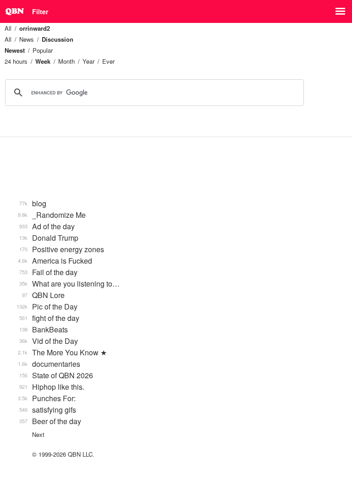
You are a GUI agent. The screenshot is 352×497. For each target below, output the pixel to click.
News (26, 39)
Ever (108, 61)
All (8, 28)
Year (88, 61)
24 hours (16, 61)
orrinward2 (34, 28)
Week (42, 61)
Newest (15, 50)
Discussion (57, 39)
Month (66, 61)
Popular (43, 50)
